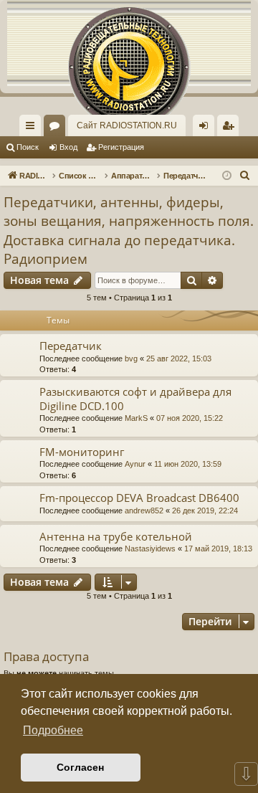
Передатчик (70, 345)
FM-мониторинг (81, 452)
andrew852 (144, 510)
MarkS (136, 418)
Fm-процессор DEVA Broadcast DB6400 (139, 497)
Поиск (27, 147)
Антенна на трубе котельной (115, 536)
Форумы (57, 128)
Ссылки (33, 128)
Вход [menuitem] (206, 128)
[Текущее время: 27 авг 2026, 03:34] (226, 176)
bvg (131, 358)
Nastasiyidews (150, 548)
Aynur (135, 464)
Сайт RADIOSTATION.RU (127, 125)
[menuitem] (228, 125)
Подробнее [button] (53, 730)
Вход (68, 147)
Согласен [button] (80, 767)
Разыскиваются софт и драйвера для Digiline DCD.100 (135, 398)
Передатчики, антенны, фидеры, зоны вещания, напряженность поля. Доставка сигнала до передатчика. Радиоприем (129, 231)
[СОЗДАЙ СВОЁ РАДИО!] (129, 43)
